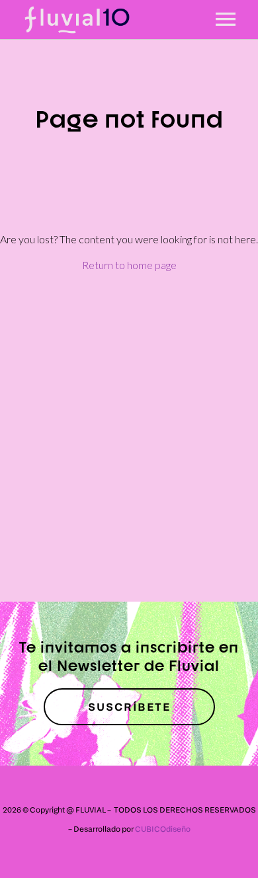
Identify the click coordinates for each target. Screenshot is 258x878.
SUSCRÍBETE (129, 706)
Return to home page (129, 265)
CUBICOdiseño (163, 829)
